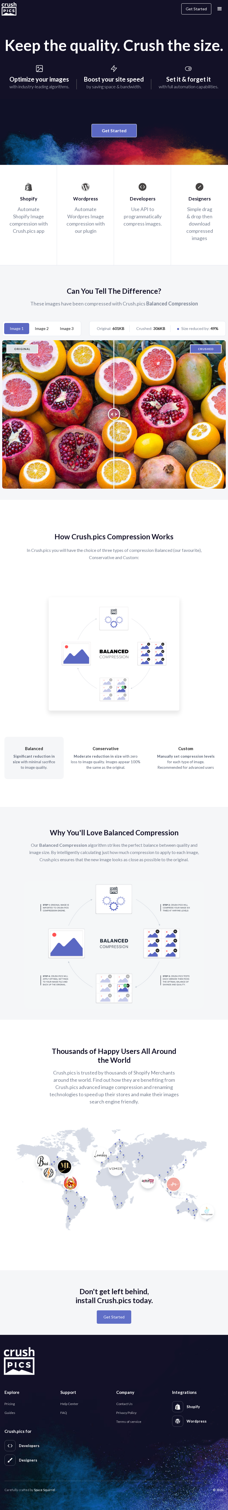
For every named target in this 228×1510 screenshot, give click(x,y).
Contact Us (124, 1404)
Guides (9, 1413)
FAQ (63, 1413)
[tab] (16, 328)
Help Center (69, 1404)
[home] (12, 9)
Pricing (9, 1404)
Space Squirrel (44, 1490)
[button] (219, 9)
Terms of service (128, 1422)
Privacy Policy (126, 1413)
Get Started (196, 8)
